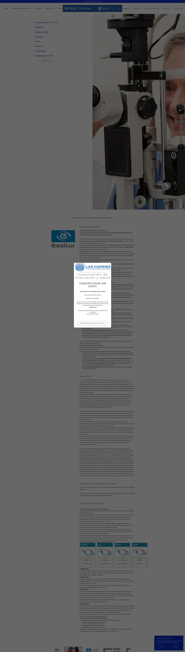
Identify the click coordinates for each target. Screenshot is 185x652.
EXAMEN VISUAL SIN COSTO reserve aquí (92, 323)
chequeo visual (93, 307)
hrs (98, 298)
